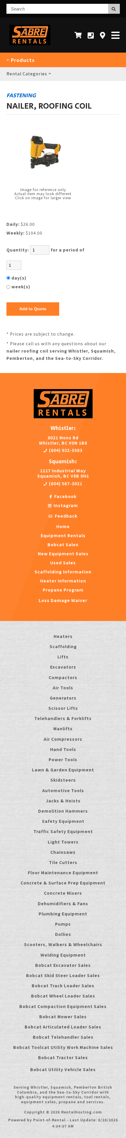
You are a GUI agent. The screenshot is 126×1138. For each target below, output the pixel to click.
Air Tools (63, 688)
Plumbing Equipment (63, 914)
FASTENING (21, 95)
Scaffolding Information (63, 572)
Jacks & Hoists (63, 801)
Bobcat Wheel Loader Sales (63, 996)
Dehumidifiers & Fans (63, 903)
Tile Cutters (63, 862)
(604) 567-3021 (65, 483)
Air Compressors (63, 739)
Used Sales (63, 562)
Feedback (65, 516)
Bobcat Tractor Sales (63, 1057)
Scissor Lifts (63, 708)
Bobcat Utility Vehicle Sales (63, 1069)
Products (22, 59)
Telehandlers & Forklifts (63, 718)
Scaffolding (63, 646)
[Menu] (115, 35)
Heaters (63, 636)
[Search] (114, 9)
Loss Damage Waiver (63, 600)
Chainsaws (63, 852)
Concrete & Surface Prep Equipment (63, 883)
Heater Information (63, 581)
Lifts (63, 657)
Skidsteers (63, 780)
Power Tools (63, 759)
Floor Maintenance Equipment (63, 872)
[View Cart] (78, 35)
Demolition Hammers (63, 811)
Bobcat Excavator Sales (63, 965)
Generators (63, 698)
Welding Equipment (63, 955)
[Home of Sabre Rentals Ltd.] (63, 416)
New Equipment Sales (63, 553)
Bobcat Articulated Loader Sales (63, 1027)
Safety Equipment (63, 821)
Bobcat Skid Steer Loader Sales (63, 975)
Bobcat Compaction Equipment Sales (63, 1006)
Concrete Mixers (63, 893)
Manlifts (63, 728)
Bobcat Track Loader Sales (63, 985)
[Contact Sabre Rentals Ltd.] (102, 35)
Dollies (63, 934)
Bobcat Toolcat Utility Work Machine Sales (63, 1047)
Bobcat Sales (63, 544)
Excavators (63, 667)
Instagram (65, 505)
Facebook (64, 496)
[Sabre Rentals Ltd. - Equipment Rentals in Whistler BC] (30, 46)
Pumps (63, 924)
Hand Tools (63, 749)
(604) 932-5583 (65, 450)
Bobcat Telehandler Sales (63, 1037)
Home (63, 526)
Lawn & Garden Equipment (63, 770)
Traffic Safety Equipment (63, 831)
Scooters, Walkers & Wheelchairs (63, 944)
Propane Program (63, 590)
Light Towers (63, 842)
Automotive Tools (63, 790)
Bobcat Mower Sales (63, 1016)
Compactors (63, 677)
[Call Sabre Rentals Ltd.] (91, 35)
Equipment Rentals (63, 535)
